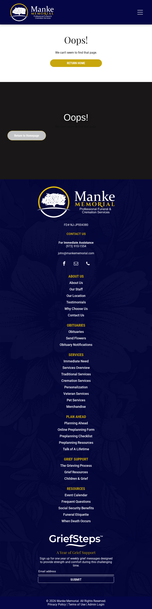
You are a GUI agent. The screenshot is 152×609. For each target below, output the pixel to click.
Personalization (76, 387)
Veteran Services (76, 394)
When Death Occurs (76, 521)
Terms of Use (76, 604)
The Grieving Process (76, 466)
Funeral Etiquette (76, 514)
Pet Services (76, 400)
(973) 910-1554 (76, 246)
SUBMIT (76, 579)
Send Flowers (76, 338)
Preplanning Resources (76, 443)
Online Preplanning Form (76, 430)
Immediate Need (76, 361)
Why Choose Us (76, 309)
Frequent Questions (76, 501)
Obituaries (76, 332)
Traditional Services (76, 374)
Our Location (76, 296)
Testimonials (76, 302)
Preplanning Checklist (76, 436)
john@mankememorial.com (76, 253)
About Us (76, 283)
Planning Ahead (76, 423)
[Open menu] (140, 12)
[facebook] (64, 264)
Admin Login (96, 604)
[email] (76, 264)
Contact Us (76, 315)
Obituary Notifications (76, 345)
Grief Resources (76, 472)
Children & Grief (76, 478)
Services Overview (76, 368)
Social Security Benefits (76, 508)
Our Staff (76, 289)
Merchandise (76, 407)
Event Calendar (76, 495)
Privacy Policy (57, 604)
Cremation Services (76, 381)
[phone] (88, 264)
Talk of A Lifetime (76, 449)
